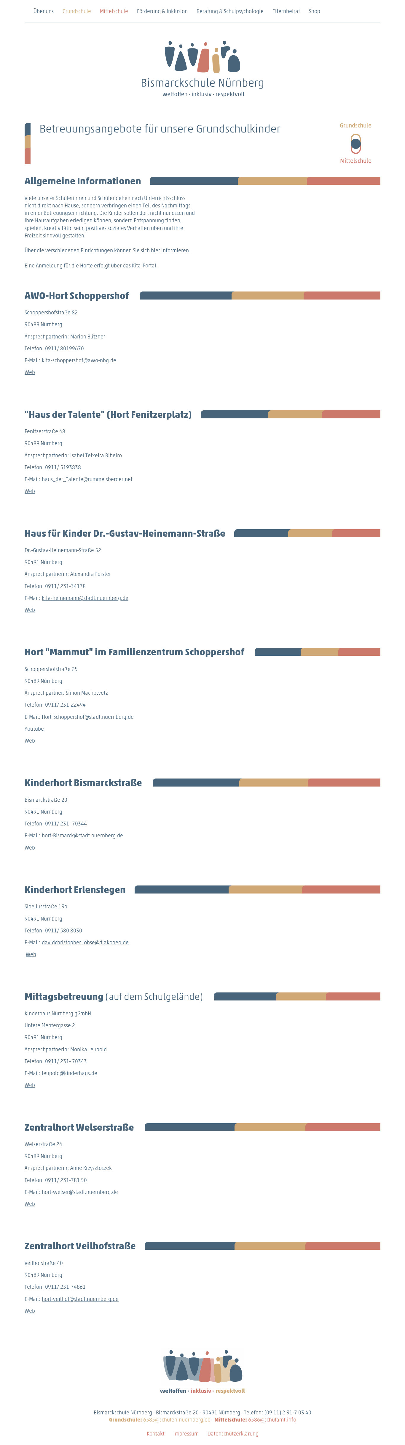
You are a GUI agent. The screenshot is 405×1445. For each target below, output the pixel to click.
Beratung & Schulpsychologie (230, 12)
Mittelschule (114, 12)
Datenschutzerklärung (233, 1434)
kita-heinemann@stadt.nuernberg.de (85, 598)
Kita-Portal (144, 266)
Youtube (34, 729)
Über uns (44, 12)
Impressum (186, 1434)
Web (30, 373)
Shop (314, 12)
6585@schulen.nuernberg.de (177, 1420)
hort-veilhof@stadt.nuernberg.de (80, 1299)
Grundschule (77, 12)
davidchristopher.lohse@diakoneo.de (85, 943)
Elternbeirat (286, 12)
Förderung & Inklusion (162, 12)
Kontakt (156, 1434)
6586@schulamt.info (272, 1420)
